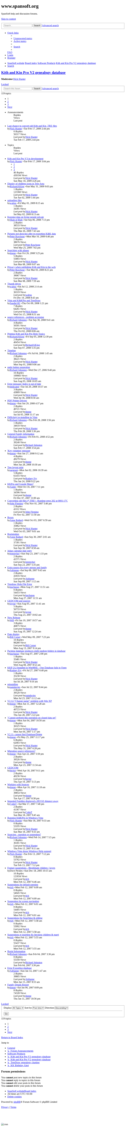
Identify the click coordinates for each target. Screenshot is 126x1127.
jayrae (13, 603)
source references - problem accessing (25, 317)
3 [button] (8, 104)
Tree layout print (15, 467)
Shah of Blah (16, 220)
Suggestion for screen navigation (23, 901)
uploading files (14, 200)
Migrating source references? (21, 751)
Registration (13, 534)
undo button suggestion (18, 367)
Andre (13, 487)
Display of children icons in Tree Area (25, 183)
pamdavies (15, 687)
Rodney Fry (31, 478)
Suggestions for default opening (22, 884)
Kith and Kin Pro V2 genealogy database (33, 72)
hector (13, 770)
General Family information (20, 434)
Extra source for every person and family (27, 567)
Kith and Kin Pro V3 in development (25, 158)
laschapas (14, 587)
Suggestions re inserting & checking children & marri (33, 934)
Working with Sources (18, 784)
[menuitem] (23, 38)
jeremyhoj (15, 553)
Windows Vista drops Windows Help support (29, 851)
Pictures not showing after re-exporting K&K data (31, 233)
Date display (13, 634)
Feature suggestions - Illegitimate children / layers (31, 868)
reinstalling (12, 684)
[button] (9, 107)
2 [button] (8, 101)
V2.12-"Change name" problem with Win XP (29, 701)
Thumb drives (14, 283)
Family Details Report (18, 984)
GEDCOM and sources (18, 601)
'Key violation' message (18, 450)
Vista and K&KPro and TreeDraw (24, 300)
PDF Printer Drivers (17, 400)
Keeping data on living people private (25, 217)
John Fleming (16, 503)
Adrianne (14, 570)
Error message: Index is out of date (24, 384)
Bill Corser (15, 637)
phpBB (17, 1102)
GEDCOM (12, 767)
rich (27, 879)
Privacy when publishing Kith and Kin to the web (31, 267)
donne (13, 253)
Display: (8, 1007)
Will (12, 620)
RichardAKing (17, 186)
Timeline (11, 350)
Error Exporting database (19, 968)
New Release (13, 617)
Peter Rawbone (17, 236)
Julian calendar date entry (19, 551)
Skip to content (8, 19)
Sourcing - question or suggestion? (24, 834)
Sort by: (28, 1007)
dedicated (14, 386)
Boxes (10, 517)
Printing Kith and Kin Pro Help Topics (26, 334)
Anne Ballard (16, 520)
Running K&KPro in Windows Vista (25, 818)
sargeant (14, 470)
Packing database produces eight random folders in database (36, 651)
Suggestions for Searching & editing (24, 918)
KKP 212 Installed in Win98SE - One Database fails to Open (37, 667)
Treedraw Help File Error (19, 584)
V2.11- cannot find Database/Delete (24, 734)
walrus (13, 203)
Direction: (50, 1007)
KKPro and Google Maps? (20, 484)
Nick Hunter (19, 79)
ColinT (13, 804)
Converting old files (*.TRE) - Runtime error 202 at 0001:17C (37, 500)
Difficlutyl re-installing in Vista (22, 417)
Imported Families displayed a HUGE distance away (32, 801)
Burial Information (16, 951)
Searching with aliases (18, 250)
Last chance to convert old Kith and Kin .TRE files (32, 126)
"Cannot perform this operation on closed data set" (31, 717)
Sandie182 (15, 303)
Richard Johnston (18, 320)
